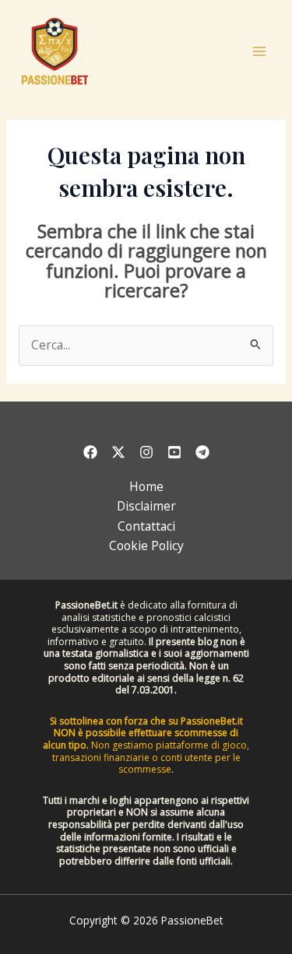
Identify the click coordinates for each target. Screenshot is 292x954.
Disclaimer (146, 505)
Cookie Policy (146, 545)
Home (146, 486)
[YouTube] (174, 452)
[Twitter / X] (118, 452)
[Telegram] (202, 452)
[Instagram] (146, 452)
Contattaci (146, 526)
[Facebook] (90, 452)
